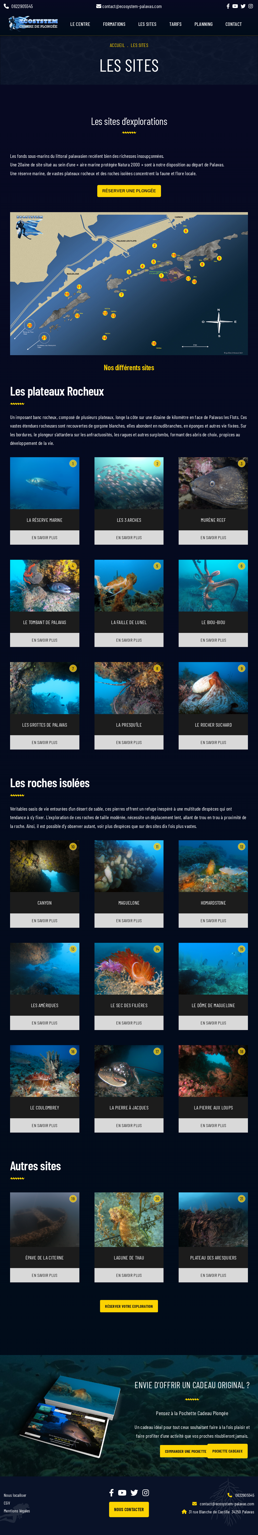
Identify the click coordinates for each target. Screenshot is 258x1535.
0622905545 (22, 6)
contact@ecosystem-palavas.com (131, 6)
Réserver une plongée (129, 191)
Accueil (117, 45)
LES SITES (147, 24)
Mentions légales (17, 1510)
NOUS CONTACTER (129, 1509)
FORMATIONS (114, 24)
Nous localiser (15, 1495)
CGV (7, 1503)
